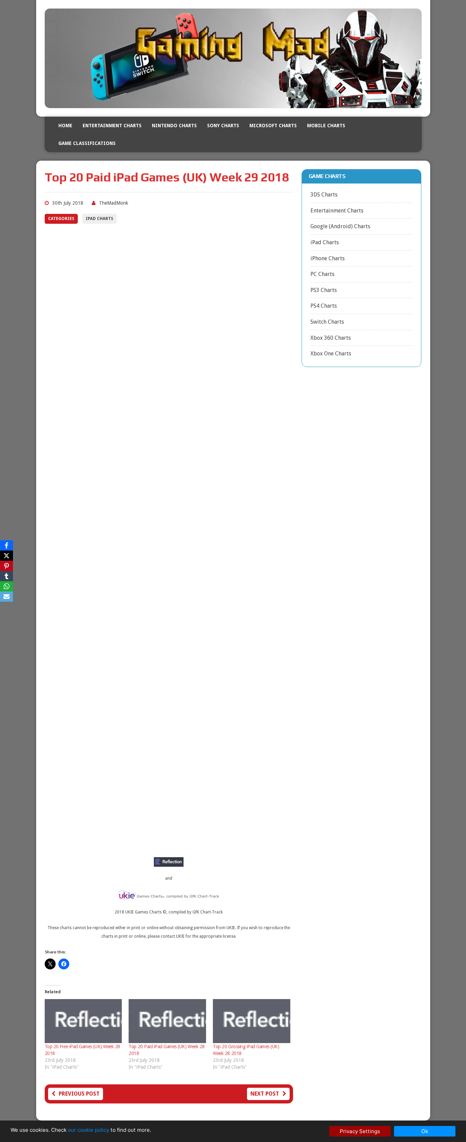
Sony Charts (223, 125)
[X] (6, 556)
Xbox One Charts (330, 353)
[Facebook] (6, 545)
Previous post (79, 1093)
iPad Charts (99, 218)
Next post (264, 1093)
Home (65, 125)
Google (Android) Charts (340, 226)
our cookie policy (88, 1130)
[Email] (6, 596)
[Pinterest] (6, 566)
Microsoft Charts (273, 125)
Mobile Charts (326, 125)
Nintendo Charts (174, 125)
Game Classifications (87, 143)
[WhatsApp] (6, 586)
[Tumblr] (6, 576)
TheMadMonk (113, 203)
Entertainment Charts (112, 125)
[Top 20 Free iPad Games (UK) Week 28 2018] (83, 1021)
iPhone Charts (327, 258)
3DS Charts (323, 194)
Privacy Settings (360, 1131)
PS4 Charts (323, 306)
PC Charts (322, 274)
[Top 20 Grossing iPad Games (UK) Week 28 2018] (251, 1021)
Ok (424, 1131)
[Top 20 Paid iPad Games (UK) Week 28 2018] (167, 1021)
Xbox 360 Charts (330, 338)
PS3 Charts (323, 290)
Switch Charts (327, 322)
